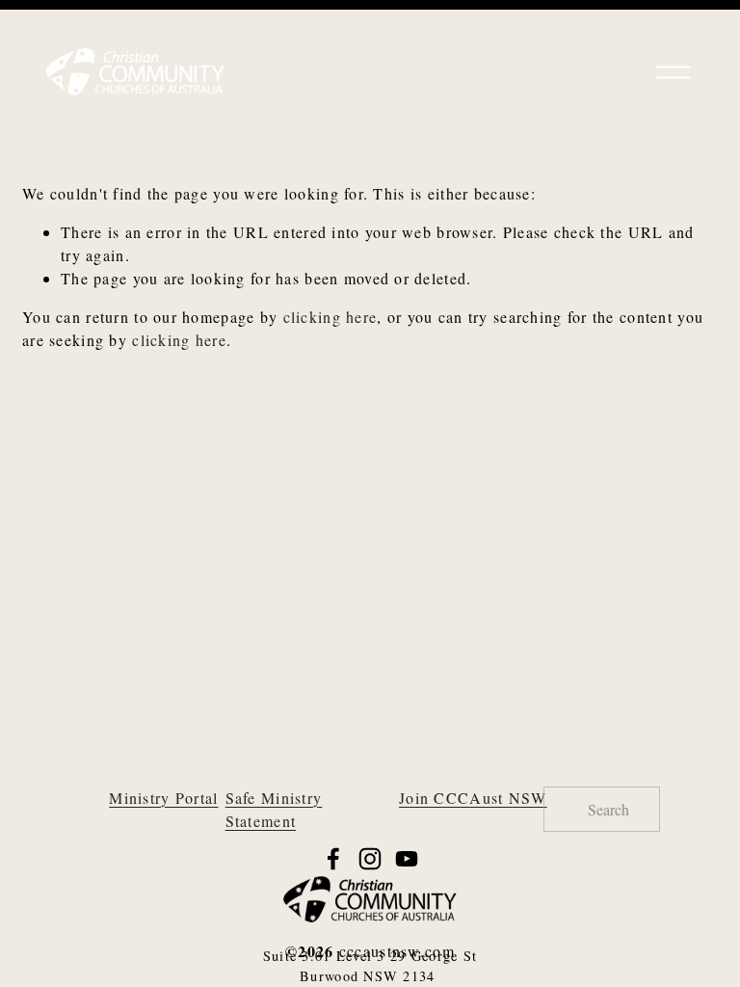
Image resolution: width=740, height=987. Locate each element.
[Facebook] (333, 858)
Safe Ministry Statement (274, 809)
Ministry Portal (163, 797)
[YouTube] (406, 858)
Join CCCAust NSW (472, 797)
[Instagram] (370, 858)
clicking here (330, 317)
